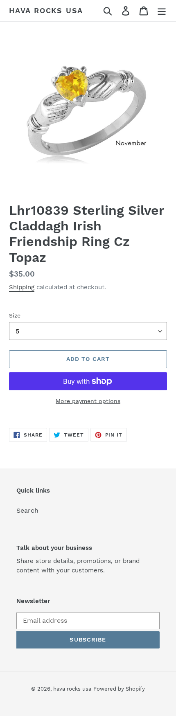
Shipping (21, 287)
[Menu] (162, 11)
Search (27, 510)
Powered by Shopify (119, 689)
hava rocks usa (46, 10)
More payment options (88, 401)
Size (14, 315)
